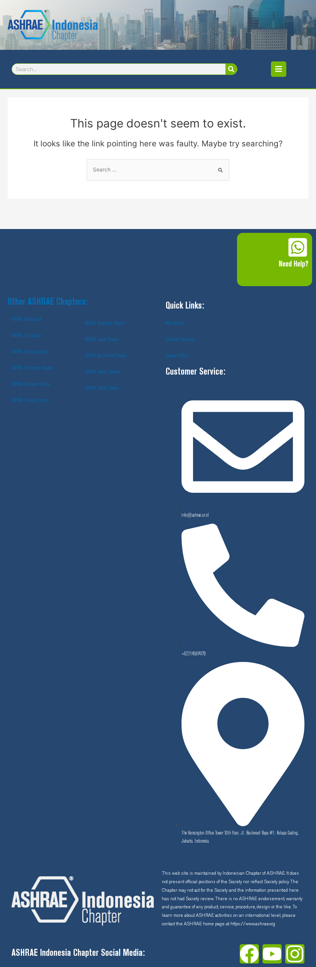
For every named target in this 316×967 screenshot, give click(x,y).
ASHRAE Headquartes (27, 319)
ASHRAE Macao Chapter (102, 388)
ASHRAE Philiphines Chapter (32, 368)
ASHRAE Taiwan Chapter (102, 372)
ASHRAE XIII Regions (27, 335)
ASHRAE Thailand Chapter (30, 400)
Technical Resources (180, 339)
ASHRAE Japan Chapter (102, 339)
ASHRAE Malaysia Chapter (30, 351)
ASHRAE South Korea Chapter (106, 355)
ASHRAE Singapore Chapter (31, 384)
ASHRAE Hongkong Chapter (105, 323)
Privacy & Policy (177, 355)
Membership (175, 323)
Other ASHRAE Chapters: (48, 302)
